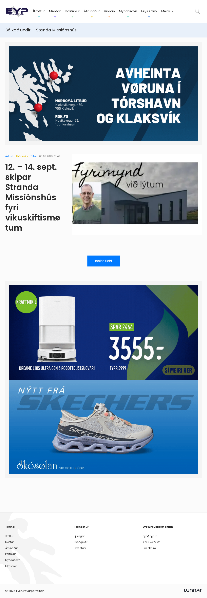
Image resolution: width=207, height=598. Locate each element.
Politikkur (72, 11)
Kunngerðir (80, 542)
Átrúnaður (92, 11)
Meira (165, 11)
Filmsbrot (11, 566)
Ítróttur (39, 11)
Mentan (55, 11)
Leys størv (149, 11)
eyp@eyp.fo (150, 536)
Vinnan (109, 11)
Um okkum (149, 548)
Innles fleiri (103, 261)
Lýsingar (79, 536)
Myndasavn (128, 11)
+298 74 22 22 (151, 542)
